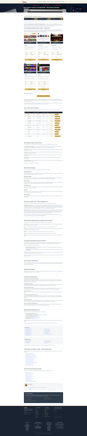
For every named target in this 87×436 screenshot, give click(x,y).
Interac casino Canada (33, 225)
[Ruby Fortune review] (43, 37)
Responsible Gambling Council (29, 397)
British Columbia (39, 410)
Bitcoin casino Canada (36, 229)
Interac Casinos (49, 428)
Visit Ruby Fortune (43, 59)
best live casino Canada (57, 182)
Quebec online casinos (28, 377)
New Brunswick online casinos (29, 378)
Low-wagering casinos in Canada (29, 353)
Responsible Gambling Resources (32, 400)
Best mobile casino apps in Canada (30, 358)
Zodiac (26, 18)
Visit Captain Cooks (57, 129)
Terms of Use (27, 428)
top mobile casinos (42, 186)
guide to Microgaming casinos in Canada (37, 345)
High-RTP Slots (49, 427)
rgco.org (37, 313)
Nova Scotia (39, 414)
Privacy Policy (27, 427)
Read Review (30, 87)
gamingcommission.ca (40, 208)
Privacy (48, 433)
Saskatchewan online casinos (29, 376)
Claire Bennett (61, 426)
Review (51, 114)
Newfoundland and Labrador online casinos (31, 381)
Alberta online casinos (28, 372)
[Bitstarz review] (30, 67)
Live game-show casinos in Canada (30, 363)
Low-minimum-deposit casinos (47, 341)
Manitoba (39, 411)
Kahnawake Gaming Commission (51, 146)
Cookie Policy (27, 429)
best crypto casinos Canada (39, 177)
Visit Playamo (43, 89)
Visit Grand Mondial (57, 127)
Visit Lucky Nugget (57, 59)
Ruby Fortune (40, 18)
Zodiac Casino (25, 24)
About (27, 423)
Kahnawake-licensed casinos (28, 340)
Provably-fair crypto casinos (28, 341)
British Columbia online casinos (29, 373)
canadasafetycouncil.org (34, 318)
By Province (48, 429)
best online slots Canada (38, 192)
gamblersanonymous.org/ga (36, 317)
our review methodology (36, 163)
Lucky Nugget (53, 18)
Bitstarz (26, 74)
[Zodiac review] (30, 37)
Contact (27, 430)
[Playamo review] (43, 67)
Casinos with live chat (27, 342)
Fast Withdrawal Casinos (49, 423)
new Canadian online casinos (34, 263)
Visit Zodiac (30, 59)
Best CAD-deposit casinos (47, 342)
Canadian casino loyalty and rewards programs (31, 362)
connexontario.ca (40, 314)
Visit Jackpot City (57, 116)
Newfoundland (39, 413)
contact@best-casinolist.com (61, 427)
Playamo (39, 74)
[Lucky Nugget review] (57, 37)
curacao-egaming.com (28, 250)
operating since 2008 (32, 323)
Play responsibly (40, 0)
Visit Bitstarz (30, 89)
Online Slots (48, 430)
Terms (49, 433)
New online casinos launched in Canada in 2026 (31, 357)
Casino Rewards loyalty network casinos (30, 356)
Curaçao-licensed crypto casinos (47, 340)
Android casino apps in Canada (29, 361)
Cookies (51, 433)
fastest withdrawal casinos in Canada (37, 173)
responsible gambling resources (55, 271)
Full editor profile (29, 389)
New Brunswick (39, 412)
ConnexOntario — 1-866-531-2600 (47, 397)
